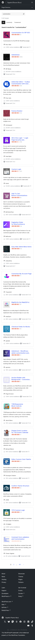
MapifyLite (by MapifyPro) (20, 302)
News (3, 576)
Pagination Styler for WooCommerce (18, 223)
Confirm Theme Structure (20, 486)
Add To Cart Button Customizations (19, 194)
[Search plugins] (23, 14)
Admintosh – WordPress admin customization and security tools (20, 352)
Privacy (4, 582)
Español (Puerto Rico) (12, 617)
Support (4, 590)
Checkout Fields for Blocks (20, 327)
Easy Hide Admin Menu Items (21, 247)
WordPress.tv (6, 596)
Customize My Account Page (21, 274)
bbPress (5, 607)
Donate (21, 593)
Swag (20, 596)
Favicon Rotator (16, 111)
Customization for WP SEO (20, 32)
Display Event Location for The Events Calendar (19, 431)
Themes (20, 576)
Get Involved (22, 587)
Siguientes (24, 564)
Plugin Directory (6, 7)
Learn (3, 587)
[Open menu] (32, 2)
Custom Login (16, 169)
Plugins (20, 579)
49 (20, 564)
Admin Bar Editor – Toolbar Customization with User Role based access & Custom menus (20, 83)
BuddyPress (6, 610)
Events (20, 590)
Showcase (21, 573)
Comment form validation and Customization (20, 538)
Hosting (4, 579)
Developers (5, 593)
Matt (4, 604)
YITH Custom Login (18, 510)
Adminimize (15, 55)
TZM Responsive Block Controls (17, 405)
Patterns (20, 582)
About (3, 573)
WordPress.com (7, 601)
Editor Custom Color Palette (21, 459)
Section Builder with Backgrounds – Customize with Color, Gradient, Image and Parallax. (20, 378)
